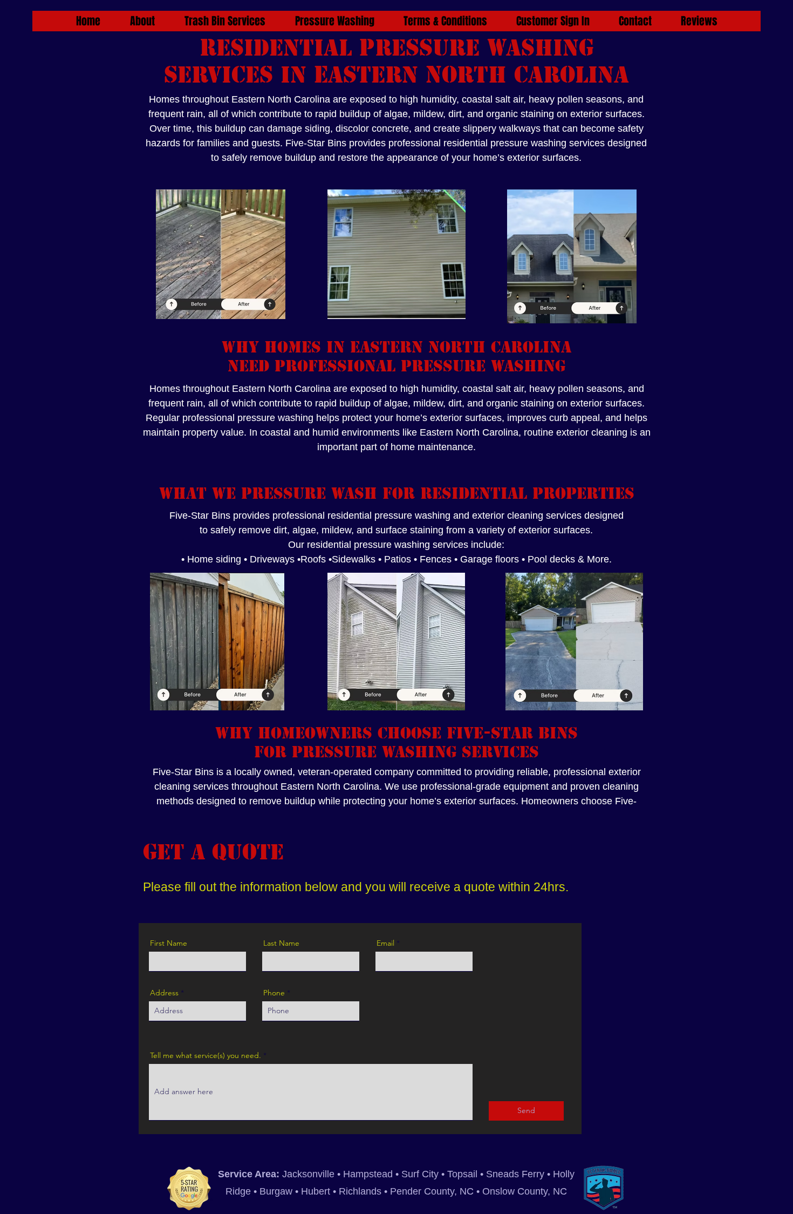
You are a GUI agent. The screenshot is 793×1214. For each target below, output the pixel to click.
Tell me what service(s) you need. (205, 1055)
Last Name (281, 943)
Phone (274, 992)
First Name (168, 943)
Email (385, 943)
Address (164, 992)
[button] (224, 21)
